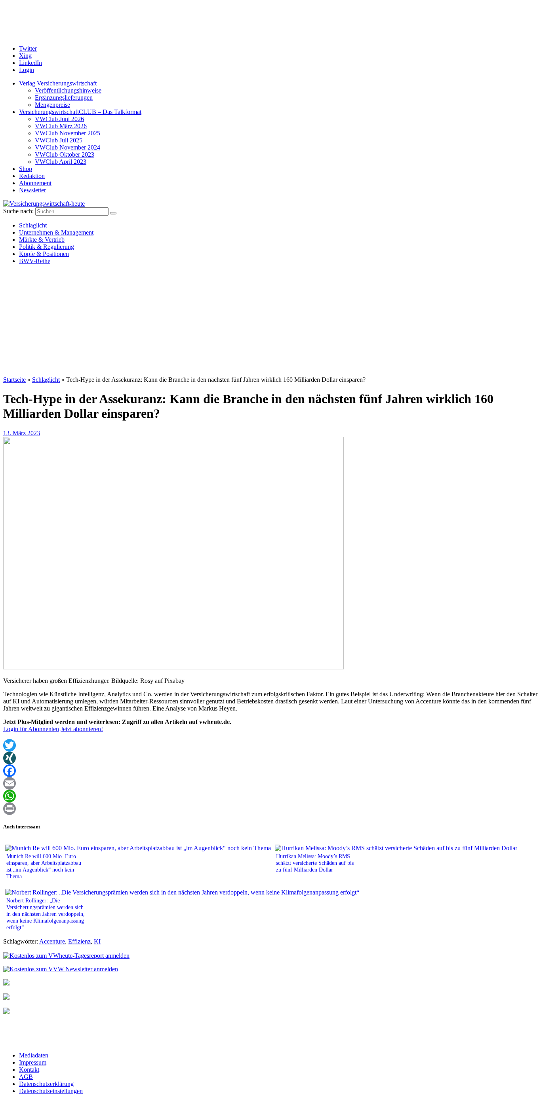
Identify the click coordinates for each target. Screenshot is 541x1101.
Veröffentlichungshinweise (68, 90)
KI (97, 941)
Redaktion (32, 175)
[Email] (270, 783)
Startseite (14, 379)
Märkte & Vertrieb (42, 239)
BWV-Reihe (34, 261)
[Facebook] (270, 770)
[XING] (270, 758)
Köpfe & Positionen (44, 253)
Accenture (52, 941)
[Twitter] (270, 745)
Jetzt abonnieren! (82, 729)
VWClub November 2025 (67, 133)
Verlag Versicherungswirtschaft (58, 83)
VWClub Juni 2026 (59, 119)
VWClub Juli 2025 (58, 140)
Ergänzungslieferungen (64, 97)
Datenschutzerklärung (46, 1083)
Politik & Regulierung (46, 246)
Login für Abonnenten (31, 729)
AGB (26, 1076)
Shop (25, 168)
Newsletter (32, 190)
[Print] (270, 808)
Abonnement (35, 183)
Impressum (32, 1062)
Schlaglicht (33, 225)
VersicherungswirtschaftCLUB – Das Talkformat (80, 111)
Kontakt (29, 1069)
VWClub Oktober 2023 (64, 154)
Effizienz (79, 941)
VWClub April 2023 (60, 161)
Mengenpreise (52, 104)
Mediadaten (33, 1055)
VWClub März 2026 (61, 126)
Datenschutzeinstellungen (51, 1091)
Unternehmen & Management (56, 232)
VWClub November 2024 (67, 147)
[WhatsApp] (270, 796)
